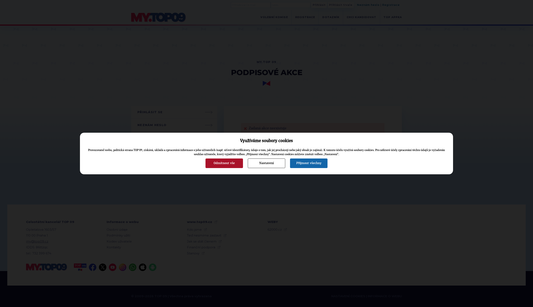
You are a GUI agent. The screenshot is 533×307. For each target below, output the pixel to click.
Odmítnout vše (224, 163)
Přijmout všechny (308, 163)
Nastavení (266, 163)
